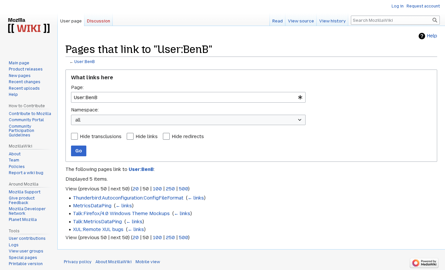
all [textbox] (77, 120)
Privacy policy (78, 262)
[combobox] (188, 97)
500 (183, 189)
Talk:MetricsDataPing (97, 222)
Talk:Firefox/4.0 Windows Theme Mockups (121, 213)
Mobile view (148, 262)
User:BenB (84, 61)
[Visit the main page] (29, 26)
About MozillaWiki (113, 262)
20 (136, 189)
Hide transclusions (101, 136)
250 (170, 189)
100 (157, 189)
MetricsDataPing (92, 206)
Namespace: (85, 110)
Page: (77, 87)
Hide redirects (188, 136)
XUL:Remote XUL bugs (98, 229)
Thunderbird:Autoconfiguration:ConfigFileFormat (128, 198)
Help (432, 36)
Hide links (147, 136)
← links (196, 198)
